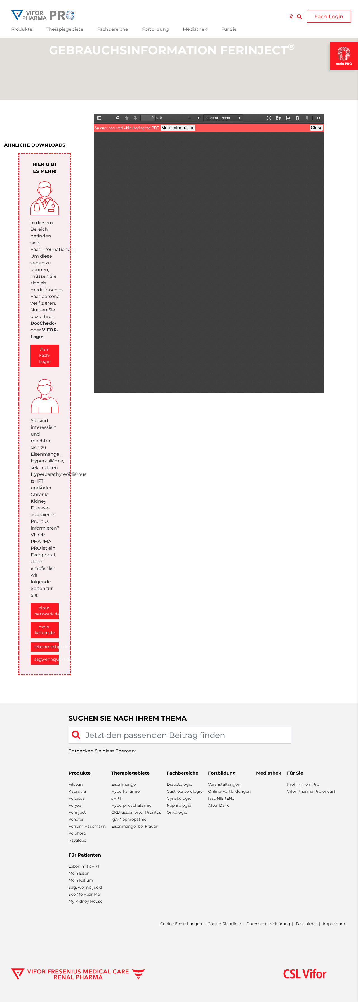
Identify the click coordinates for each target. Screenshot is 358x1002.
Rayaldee (77, 840)
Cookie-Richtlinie (224, 923)
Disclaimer (306, 923)
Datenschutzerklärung (268, 923)
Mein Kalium (81, 880)
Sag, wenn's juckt (85, 887)
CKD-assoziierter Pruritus (136, 812)
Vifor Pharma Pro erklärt (311, 791)
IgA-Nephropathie (128, 819)
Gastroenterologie (184, 791)
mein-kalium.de (45, 630)
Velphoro (77, 833)
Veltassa (76, 798)
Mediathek (195, 29)
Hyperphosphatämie (131, 805)
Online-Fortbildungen (229, 791)
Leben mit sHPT (84, 866)
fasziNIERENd (221, 798)
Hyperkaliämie (125, 791)
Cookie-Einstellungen (181, 923)
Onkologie (177, 812)
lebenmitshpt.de (46, 646)
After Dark (218, 805)
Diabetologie (179, 784)
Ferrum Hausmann (87, 826)
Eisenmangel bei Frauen (134, 826)
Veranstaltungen (224, 784)
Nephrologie (179, 805)
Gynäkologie (179, 798)
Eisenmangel (124, 784)
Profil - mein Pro (303, 784)
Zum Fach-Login (45, 355)
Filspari (76, 784)
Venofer (76, 819)
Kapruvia (77, 791)
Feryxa (75, 805)
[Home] (43, 14)
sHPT (116, 798)
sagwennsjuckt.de (46, 659)
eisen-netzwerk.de (46, 611)
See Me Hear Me (84, 894)
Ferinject (77, 812)
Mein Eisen (79, 873)
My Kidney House (85, 901)
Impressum (334, 923)
